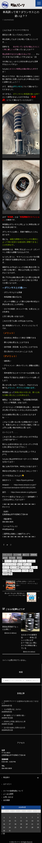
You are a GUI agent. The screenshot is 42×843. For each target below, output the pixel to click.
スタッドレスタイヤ (9, 564)
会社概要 (6, 800)
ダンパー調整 (14, 567)
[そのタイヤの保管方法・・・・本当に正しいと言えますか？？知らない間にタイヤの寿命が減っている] (30, 622)
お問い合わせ (8, 797)
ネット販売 (6, 570)
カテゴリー (7, 784)
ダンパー (6, 567)
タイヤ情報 (17, 555)
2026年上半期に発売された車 (14, 721)
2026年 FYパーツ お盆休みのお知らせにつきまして (20, 702)
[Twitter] (7, 544)
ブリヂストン (16, 570)
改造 (31, 570)
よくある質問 (8, 794)
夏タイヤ (26, 555)
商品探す (6, 777)
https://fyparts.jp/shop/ (25, 480)
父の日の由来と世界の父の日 (14, 728)
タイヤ (20, 564)
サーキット (22, 561)
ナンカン (34, 567)
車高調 (5, 574)
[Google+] (11, 544)
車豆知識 (12, 558)
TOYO (15, 561)
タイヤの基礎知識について (13, 791)
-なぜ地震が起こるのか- (12, 709)
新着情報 (33, 555)
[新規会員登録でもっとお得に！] (11, 618)
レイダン (25, 570)
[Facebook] (3, 544)
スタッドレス (7, 555)
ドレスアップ (25, 567)
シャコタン (31, 561)
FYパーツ (8, 561)
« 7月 (3, 834)
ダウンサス (27, 564)
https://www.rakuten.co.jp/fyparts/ (24, 492)
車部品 (19, 558)
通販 (10, 574)
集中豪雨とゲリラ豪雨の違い (14, 715)
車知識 (5, 558)
